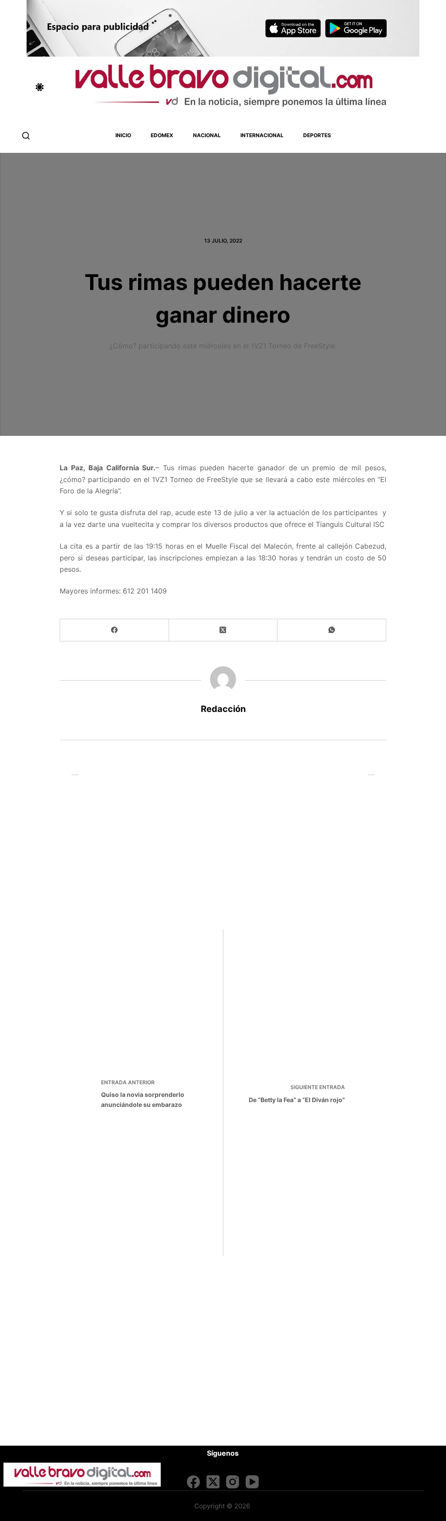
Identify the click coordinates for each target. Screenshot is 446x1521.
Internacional (262, 135)
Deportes (317, 135)
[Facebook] (114, 630)
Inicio (123, 135)
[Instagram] (232, 1481)
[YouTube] (252, 1481)
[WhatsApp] (331, 630)
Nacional (207, 135)
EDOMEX (162, 135)
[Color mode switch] (39, 87)
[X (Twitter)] (223, 630)
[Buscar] (26, 135)
